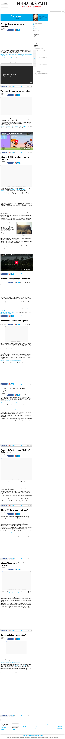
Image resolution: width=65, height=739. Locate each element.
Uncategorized (36, 45)
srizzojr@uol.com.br (37, 24)
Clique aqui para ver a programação (7, 312)
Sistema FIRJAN (9, 400)
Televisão (35, 44)
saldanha (39, 79)
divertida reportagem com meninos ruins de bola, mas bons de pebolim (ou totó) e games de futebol (15, 58)
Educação (35, 37)
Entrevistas (35, 38)
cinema (43, 73)
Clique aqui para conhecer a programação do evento (10, 402)
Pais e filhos (36, 43)
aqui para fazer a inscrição (6, 313)
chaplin (39, 73)
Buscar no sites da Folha (50, 12)
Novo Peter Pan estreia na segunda (14, 320)
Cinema (35, 35)
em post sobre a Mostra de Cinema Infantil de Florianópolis (14, 190)
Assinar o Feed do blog (38, 23)
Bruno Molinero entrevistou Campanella (8, 57)
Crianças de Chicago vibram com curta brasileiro (16, 158)
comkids (46, 73)
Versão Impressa (5, 6)
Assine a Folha (5, 3)
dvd (42, 74)
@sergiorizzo (36, 26)
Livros (35, 42)
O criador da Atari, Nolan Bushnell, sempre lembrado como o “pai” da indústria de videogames (16, 409)
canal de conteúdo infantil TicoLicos (13, 592)
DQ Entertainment (9, 353)
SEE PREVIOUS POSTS (36, 67)
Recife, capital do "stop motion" (13, 635)
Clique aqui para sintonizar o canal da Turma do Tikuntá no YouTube (13, 126)
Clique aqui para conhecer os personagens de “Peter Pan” (11, 360)
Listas (35, 41)
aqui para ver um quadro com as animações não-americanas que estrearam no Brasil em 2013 (16, 55)
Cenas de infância (36, 34)
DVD (34, 36)
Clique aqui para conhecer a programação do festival (10, 662)
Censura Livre (16, 16)
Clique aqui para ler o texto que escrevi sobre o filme (10, 54)
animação (38, 72)
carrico (37, 73)
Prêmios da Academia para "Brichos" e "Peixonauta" (16, 451)
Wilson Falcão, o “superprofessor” (14, 510)
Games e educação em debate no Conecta (13, 390)
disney (37, 74)
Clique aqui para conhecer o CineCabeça (8, 532)
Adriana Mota (24, 665)
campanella (34, 73)
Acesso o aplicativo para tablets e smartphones (32, 735)
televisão (35, 80)
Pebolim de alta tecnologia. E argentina (12, 25)
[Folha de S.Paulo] (33, 3)
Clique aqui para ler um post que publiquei (9, 484)
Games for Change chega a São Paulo (15, 278)
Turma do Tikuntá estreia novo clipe (15, 91)
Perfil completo (41, 18)
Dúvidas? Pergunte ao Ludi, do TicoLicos (13, 564)
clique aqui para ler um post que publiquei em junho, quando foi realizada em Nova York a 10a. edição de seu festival (16, 309)
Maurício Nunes (18, 665)
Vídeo (35, 46)
